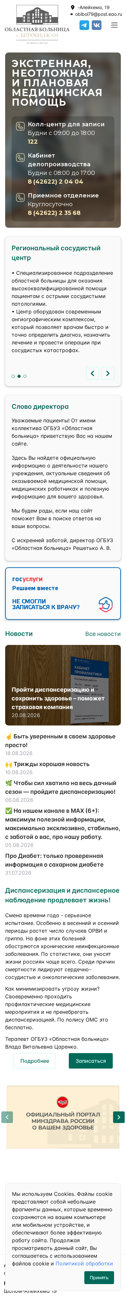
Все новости (103, 633)
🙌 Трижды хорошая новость (47, 764)
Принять (99, 1277)
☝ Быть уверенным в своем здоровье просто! (60, 740)
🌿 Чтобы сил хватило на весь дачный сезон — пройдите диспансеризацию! (60, 787)
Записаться (91, 1061)
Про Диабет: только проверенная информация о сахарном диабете (54, 860)
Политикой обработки (84, 1263)
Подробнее (34, 1061)
